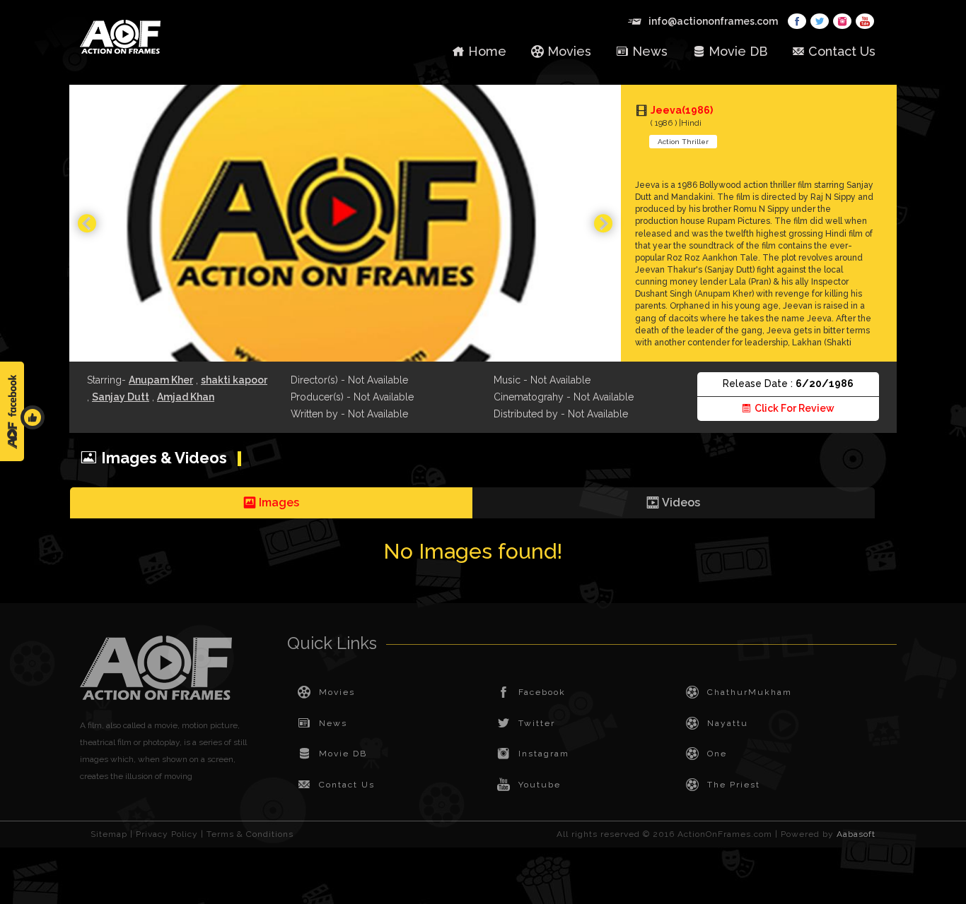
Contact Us (841, 51)
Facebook (542, 692)
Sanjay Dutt (120, 397)
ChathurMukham (749, 692)
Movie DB (738, 51)
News (650, 51)
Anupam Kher (161, 380)
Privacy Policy (167, 834)
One (717, 754)
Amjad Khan (185, 397)
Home (487, 51)
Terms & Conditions (249, 834)
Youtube (539, 785)
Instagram (543, 754)
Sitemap (109, 834)
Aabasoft (856, 834)
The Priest (733, 785)
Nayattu (727, 723)
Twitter (536, 723)
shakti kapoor (234, 380)
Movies (569, 51)
